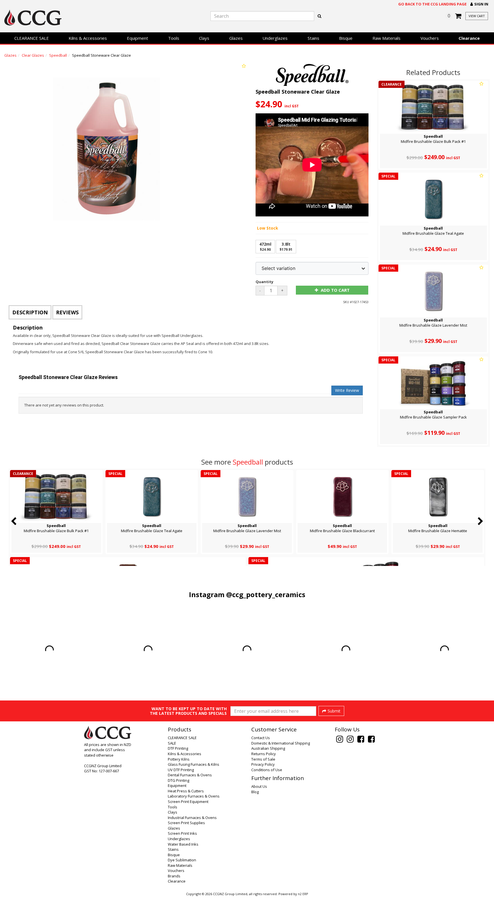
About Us (259, 786)
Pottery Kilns (179, 759)
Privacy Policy (263, 764)
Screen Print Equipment (188, 801)
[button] (479, 4)
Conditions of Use (266, 769)
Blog (255, 791)
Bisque (345, 38)
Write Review (347, 390)
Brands (174, 876)
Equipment (137, 38)
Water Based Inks (183, 844)
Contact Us (260, 737)
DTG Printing (178, 780)
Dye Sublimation (182, 860)
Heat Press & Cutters (186, 791)
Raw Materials (387, 38)
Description (30, 312)
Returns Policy (263, 753)
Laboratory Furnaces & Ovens (194, 796)
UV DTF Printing (181, 769)
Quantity (264, 281)
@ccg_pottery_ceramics (265, 594)
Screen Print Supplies (186, 822)
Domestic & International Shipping (280, 743)
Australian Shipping (268, 748)
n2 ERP (303, 894)
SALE (172, 743)
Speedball (58, 55)
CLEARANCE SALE (31, 38)
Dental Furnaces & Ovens (190, 774)
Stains (313, 38)
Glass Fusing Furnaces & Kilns (193, 764)
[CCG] (82, 17)
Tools (173, 38)
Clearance (469, 38)
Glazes (236, 38)
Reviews (67, 312)
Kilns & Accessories (88, 38)
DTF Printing (178, 748)
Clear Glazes (33, 55)
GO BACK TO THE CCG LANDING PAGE (432, 4)
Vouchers (430, 38)
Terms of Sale (263, 759)
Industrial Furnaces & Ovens (192, 817)
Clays (204, 38)
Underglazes (275, 38)
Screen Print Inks (182, 833)
